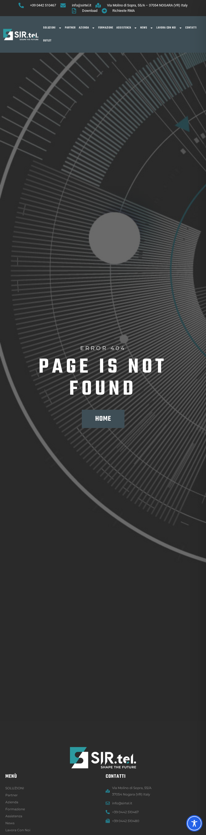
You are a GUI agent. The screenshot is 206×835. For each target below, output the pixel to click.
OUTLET (47, 40)
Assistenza (123, 28)
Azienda (84, 28)
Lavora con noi (166, 28)
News (143, 28)
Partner (70, 28)
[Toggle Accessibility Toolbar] (194, 823)
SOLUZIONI (49, 28)
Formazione (105, 28)
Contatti (191, 28)
